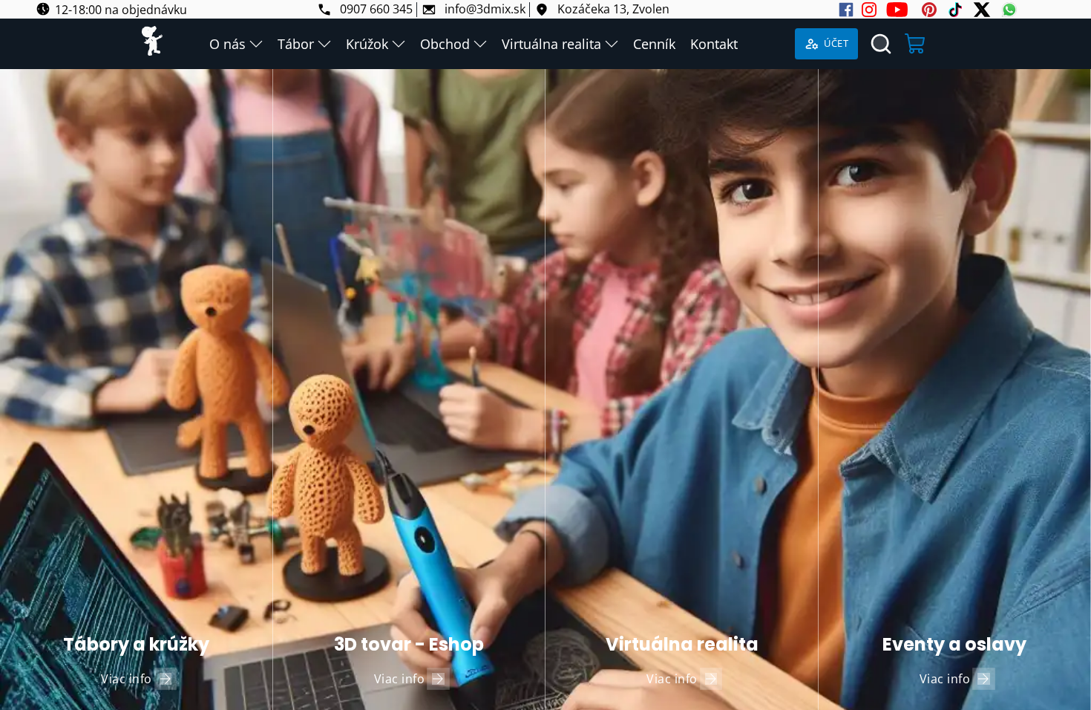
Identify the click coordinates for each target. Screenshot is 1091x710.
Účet (836, 43)
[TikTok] (955, 9)
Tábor (296, 44)
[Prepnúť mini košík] (916, 44)
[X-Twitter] (982, 9)
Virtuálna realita (551, 44)
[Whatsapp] (1009, 9)
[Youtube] (897, 9)
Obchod (445, 44)
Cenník (654, 44)
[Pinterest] (929, 9)
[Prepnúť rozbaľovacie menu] (256, 44)
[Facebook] (846, 9)
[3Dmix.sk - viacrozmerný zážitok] (152, 44)
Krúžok (367, 44)
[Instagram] (869, 9)
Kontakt (714, 44)
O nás (227, 44)
